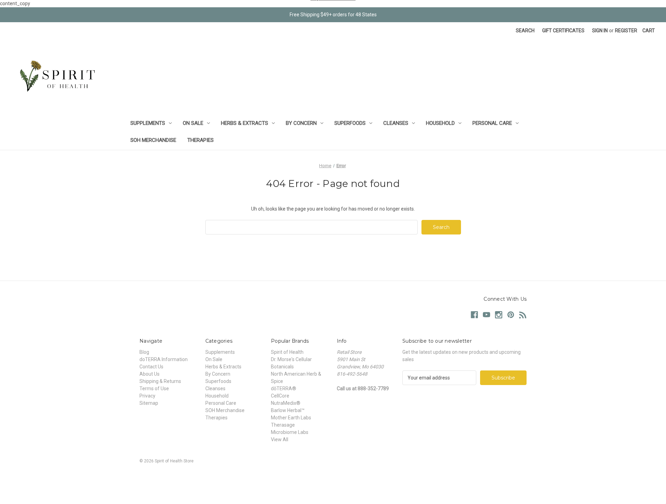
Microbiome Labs (289, 432)
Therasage (283, 425)
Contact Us (151, 366)
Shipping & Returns (160, 381)
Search (525, 30)
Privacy (147, 396)
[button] (333, 476)
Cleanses (395, 123)
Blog (144, 352)
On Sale (193, 123)
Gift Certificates (563, 30)
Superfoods (350, 123)
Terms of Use (154, 388)
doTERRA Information (163, 359)
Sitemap (148, 403)
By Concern (301, 123)
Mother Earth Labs (291, 417)
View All (279, 439)
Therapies (200, 140)
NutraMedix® (285, 403)
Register (626, 30)
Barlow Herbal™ (288, 410)
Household (440, 123)
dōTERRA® (283, 388)
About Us (149, 374)
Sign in (600, 30)
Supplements (147, 123)
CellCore (280, 396)
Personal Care (492, 123)
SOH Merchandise (153, 140)
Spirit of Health (287, 352)
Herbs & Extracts (244, 123)
